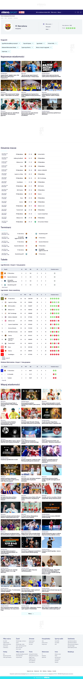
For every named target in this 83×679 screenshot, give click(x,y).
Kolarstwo (57, 660)
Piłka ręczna (10, 18)
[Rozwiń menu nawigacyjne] (80, 12)
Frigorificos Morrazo (11, 339)
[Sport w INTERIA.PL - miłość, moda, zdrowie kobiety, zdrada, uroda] (13, 12)
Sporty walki (59, 639)
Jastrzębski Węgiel (71, 645)
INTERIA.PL (55, 673)
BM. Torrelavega (12, 313)
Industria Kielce (19, 657)
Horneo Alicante (12, 328)
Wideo (56, 655)
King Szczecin (44, 644)
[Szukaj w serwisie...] (75, 12)
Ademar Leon (11, 320)
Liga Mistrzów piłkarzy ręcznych (10, 43)
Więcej (30, 613)
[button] (53, 12)
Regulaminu (27, 673)
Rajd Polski (44, 657)
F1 (42, 654)
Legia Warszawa (6, 642)
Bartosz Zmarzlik (19, 647)
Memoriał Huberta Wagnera (73, 644)
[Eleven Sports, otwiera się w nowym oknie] (21, 12)
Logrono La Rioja (12, 302)
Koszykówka (46, 639)
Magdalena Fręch (32, 659)
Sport (6, 18)
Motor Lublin (18, 649)
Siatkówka (71, 639)
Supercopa (4, 51)
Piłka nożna (7, 639)
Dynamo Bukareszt (12, 277)
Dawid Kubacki (31, 641)
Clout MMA (57, 642)
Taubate (10, 378)
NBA (43, 641)
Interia (2, 18)
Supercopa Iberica (26, 47)
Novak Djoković (32, 662)
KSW (56, 644)
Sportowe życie (57, 657)
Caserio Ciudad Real (13, 324)
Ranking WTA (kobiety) (33, 654)
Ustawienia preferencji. (44, 673)
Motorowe (45, 652)
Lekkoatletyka (57, 659)
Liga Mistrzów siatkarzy (72, 641)
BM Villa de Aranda (13, 331)
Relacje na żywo (58, 654)
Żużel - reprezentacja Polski (21, 645)
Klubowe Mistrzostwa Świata (9, 47)
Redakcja (71, 652)
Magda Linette (31, 657)
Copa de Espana (27, 43)
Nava (9, 347)
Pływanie (56, 662)
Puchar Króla (51, 43)
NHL (4, 654)
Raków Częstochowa (7, 644)
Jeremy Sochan (44, 642)
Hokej (5, 652)
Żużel (18, 639)
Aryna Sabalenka (32, 660)
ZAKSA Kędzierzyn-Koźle (72, 647)
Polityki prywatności (35, 673)
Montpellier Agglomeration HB (12, 281)
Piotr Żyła (31, 644)
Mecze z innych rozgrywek (42, 47)
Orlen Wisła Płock (19, 655)
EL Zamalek (10, 374)
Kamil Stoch (31, 642)
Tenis (30, 652)
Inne (56, 652)
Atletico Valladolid (12, 317)
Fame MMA (57, 641)
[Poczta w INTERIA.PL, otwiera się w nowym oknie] (78, 12)
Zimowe (31, 639)
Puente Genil (11, 343)
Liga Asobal (39, 43)
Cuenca (10, 335)
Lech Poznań (5, 645)
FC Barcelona (11, 273)
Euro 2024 (5, 641)
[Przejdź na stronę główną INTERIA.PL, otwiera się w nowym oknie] (6, 12)
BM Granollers (11, 306)
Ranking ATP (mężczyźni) (33, 655)
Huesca (10, 350)
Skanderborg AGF (12, 285)
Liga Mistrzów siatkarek (72, 642)
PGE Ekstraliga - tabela (20, 644)
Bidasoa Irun (11, 309)
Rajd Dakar (44, 655)
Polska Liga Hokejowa (7, 657)
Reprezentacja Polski (7, 655)
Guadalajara (11, 354)
